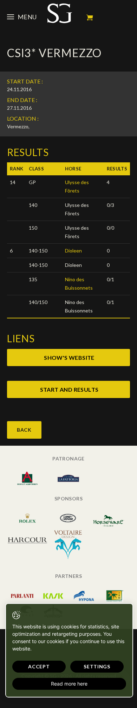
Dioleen (73, 251)
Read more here (69, 684)
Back (24, 430)
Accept (39, 666)
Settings (97, 666)
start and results (69, 389)
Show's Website (69, 357)
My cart (89, 17)
